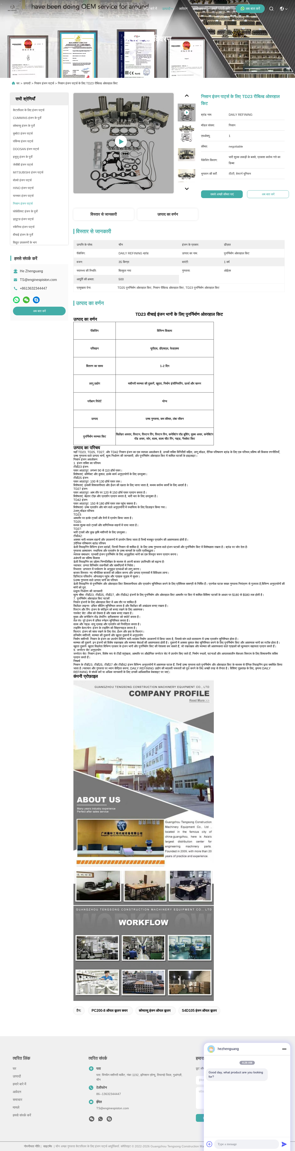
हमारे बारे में (150, 8)
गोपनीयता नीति (32, 1146)
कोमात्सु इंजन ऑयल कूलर (155, 1010)
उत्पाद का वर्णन (167, 214)
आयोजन (198, 9)
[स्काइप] (36, 300)
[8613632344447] (100, 1120)
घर (136, 8)
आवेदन (183, 8)
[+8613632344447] (109, 1120)
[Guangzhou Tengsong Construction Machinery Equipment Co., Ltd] (12, 8)
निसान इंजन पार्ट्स (44, 83)
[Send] (284, 1144)
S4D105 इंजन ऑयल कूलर (199, 1010)
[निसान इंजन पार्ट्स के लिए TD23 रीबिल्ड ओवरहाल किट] (123, 143)
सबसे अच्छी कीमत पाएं (222, 194)
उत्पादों (166, 9)
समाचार (17, 1099)
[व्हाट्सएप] (16, 300)
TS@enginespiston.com (38, 280)
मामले (16, 1107)
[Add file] (209, 1144)
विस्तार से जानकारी (103, 214)
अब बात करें (253, 8)
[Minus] (284, 1049)
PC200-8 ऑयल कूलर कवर (110, 1010)
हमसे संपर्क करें (220, 8)
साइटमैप (47, 1146)
